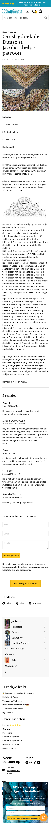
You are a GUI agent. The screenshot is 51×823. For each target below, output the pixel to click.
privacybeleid (12, 567)
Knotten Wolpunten (10, 736)
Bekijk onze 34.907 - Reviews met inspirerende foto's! (32, 3)
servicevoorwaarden (34, 567)
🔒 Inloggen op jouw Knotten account (18, 693)
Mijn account (7, 712)
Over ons (6, 729)
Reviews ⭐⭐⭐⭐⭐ (11, 725)
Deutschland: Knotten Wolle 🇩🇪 (15, 704)
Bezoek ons (7, 733)
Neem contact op (9, 748)
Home (4, 32)
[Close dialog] (46, 784)
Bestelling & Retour (10, 697)
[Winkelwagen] (40, 11)
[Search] (46, 17)
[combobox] (25, 17)
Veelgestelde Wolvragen (12, 701)
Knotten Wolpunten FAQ (12, 740)
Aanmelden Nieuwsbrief (12, 708)
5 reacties (6, 60)
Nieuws (13, 32)
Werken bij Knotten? (11, 744)
